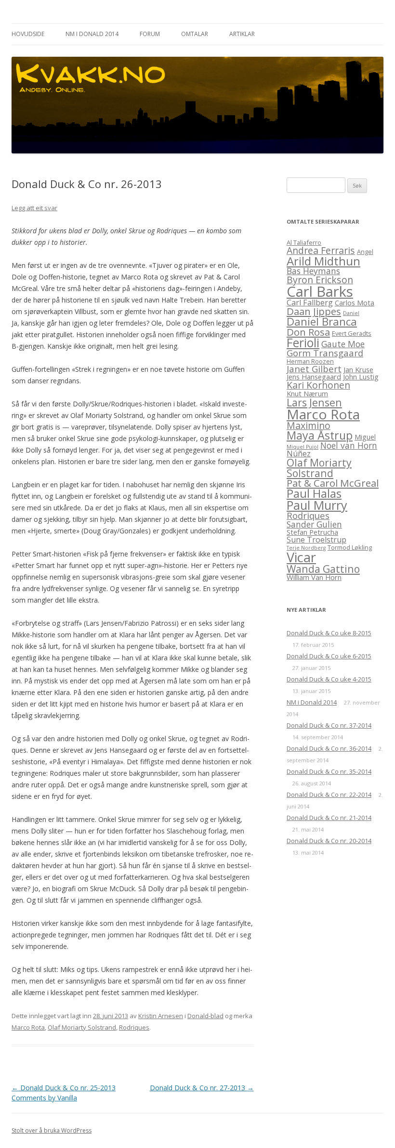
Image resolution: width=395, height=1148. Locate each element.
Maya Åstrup (320, 435)
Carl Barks (320, 291)
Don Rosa (308, 332)
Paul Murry (317, 505)
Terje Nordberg (306, 547)
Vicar (301, 557)
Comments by (44, 1097)
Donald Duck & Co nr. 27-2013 (202, 1087)
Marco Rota (28, 1027)
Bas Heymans (313, 271)
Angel (365, 251)
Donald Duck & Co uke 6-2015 (329, 656)
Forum (150, 34)
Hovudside (28, 34)
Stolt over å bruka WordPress (52, 1130)
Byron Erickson (320, 279)
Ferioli (303, 343)
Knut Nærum (307, 393)
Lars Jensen (314, 402)
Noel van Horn (348, 445)
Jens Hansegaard (314, 376)
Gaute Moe (343, 344)
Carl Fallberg (310, 302)
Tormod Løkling (350, 547)
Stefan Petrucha (312, 532)
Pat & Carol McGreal (333, 483)
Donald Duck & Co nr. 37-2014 (329, 725)
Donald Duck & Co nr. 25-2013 (64, 1087)
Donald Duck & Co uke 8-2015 (329, 633)
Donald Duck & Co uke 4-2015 (329, 679)
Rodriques (134, 1027)
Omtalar (194, 34)
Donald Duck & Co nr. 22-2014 (329, 794)
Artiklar (242, 34)
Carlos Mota (354, 302)
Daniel (351, 313)
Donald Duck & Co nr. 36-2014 (329, 748)
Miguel (365, 437)
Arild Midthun (323, 261)
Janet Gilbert (314, 369)
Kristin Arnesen (160, 1015)
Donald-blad (205, 1015)
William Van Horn (314, 577)
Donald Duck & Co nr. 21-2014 (329, 817)
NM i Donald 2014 (92, 34)
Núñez (299, 453)
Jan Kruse (358, 369)
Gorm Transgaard (325, 353)
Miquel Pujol (302, 446)
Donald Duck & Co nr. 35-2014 (329, 771)
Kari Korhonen (318, 384)
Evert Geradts (351, 333)
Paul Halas (314, 493)
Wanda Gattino (323, 569)
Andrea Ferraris (321, 250)
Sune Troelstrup (316, 539)
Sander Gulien (314, 524)
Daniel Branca (322, 321)
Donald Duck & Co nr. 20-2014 (329, 840)
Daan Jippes (314, 311)
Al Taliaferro (304, 242)
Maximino (308, 425)
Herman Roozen (310, 361)
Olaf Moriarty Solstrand (82, 1027)
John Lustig (361, 376)
